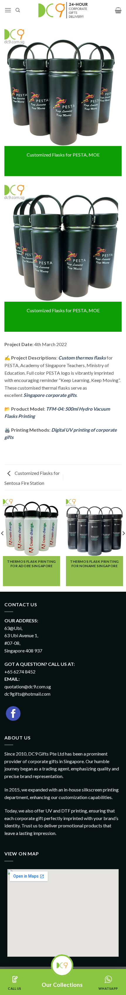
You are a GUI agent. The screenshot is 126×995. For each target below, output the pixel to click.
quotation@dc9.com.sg (27, 686)
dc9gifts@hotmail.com (27, 694)
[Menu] (7, 10)
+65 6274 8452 (19, 671)
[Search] (18, 10)
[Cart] (118, 10)
